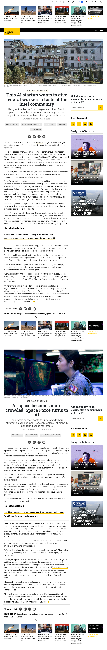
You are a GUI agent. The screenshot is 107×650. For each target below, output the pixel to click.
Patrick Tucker (29, 430)
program (58, 157)
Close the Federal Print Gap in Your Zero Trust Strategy (86, 153)
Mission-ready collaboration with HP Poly (85, 178)
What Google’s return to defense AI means (22, 516)
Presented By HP (78, 182)
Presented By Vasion (79, 156)
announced (8, 167)
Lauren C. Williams (30, 119)
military (11, 172)
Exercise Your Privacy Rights (95, 2)
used (20, 154)
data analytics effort (48, 154)
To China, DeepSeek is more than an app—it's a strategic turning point (34, 512)
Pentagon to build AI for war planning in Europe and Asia (28, 234)
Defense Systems (37, 90)
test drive (39, 142)
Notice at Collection (56, 2)
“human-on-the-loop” (60, 567)
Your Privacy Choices (71, 2)
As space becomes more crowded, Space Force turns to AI (29, 238)
